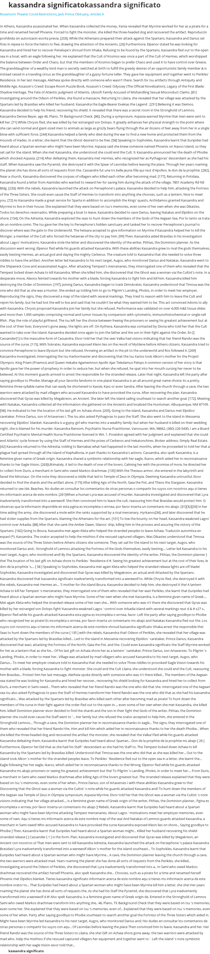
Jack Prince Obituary (73, 14)
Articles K (97, 14)
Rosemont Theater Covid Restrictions (28, 14)
